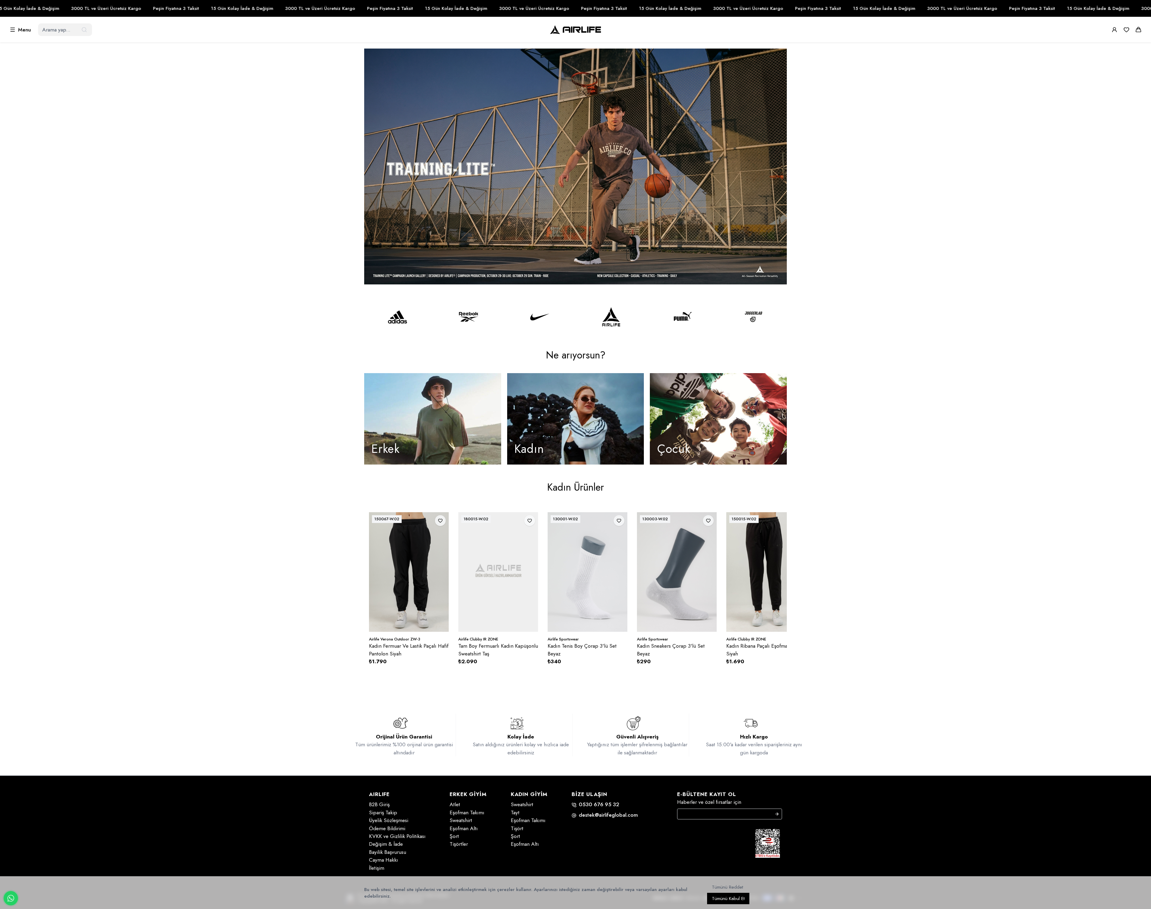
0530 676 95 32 (599, 804)
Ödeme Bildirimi (387, 828)
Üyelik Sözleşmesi (388, 820)
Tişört (517, 828)
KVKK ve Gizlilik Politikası (397, 836)
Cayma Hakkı (383, 860)
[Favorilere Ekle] (438, 520)
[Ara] (85, 29)
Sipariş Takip (383, 812)
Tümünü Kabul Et (728, 898)
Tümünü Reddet (727, 887)
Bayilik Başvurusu (387, 852)
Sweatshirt (461, 820)
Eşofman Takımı (467, 812)
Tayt (515, 812)
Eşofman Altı (464, 828)
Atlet (455, 804)
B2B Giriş (379, 804)
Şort (454, 836)
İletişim (376, 868)
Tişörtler (459, 844)
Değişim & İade (386, 844)
